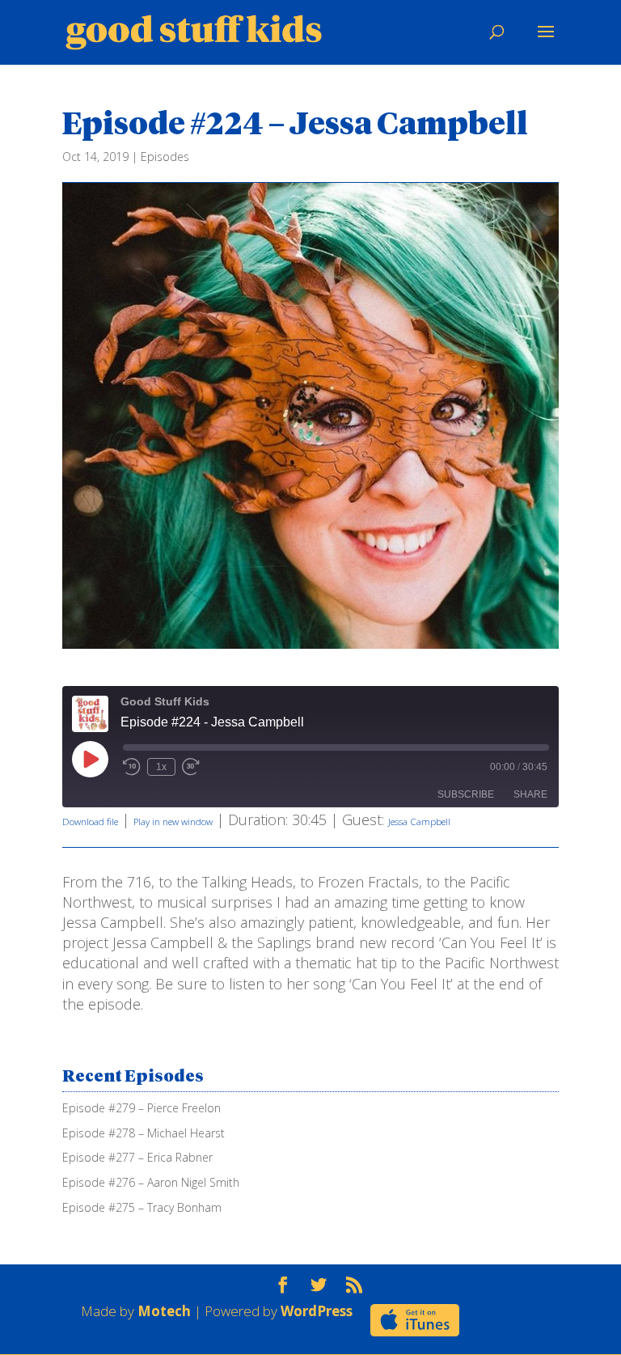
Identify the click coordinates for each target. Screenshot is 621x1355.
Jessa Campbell (419, 821)
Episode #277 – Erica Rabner (137, 1157)
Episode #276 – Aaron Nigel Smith (150, 1182)
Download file (90, 821)
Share (530, 794)
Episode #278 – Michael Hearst (143, 1133)
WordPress (317, 1311)
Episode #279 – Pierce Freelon (141, 1108)
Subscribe (465, 794)
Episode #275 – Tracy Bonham (142, 1207)
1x (161, 767)
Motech (164, 1311)
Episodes (165, 156)
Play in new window (173, 821)
